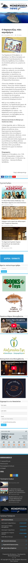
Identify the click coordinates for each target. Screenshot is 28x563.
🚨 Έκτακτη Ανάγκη (7, 519)
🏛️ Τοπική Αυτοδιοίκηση (8, 541)
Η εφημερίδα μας (5, 461)
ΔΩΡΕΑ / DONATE (12, 258)
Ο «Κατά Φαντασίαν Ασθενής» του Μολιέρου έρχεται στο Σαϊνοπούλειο (17, 490)
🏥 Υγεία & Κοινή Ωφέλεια (8, 548)
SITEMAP (3, 468)
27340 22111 (23, 530)
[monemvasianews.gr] (14, 6)
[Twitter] (17, 475)
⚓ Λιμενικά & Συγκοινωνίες (9, 544)
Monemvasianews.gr (14, 556)
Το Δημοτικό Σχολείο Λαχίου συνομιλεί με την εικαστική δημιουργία (11, 244)
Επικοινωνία (4, 463)
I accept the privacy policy (9, 422)
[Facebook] (14, 475)
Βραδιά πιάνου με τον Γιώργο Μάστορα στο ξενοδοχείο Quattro (16, 498)
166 (26, 536)
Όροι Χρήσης (14, 561)
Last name (3, 411)
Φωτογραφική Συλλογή (7, 466)
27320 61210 (23, 526)
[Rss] (11, 475)
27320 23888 (23, 533)
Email (2, 416)
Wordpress (13, 554)
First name (3, 405)
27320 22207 (23, 523)
